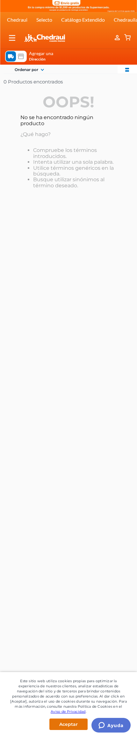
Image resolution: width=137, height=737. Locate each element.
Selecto (44, 20)
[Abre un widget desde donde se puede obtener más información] (111, 726)
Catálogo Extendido (83, 20)
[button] (12, 38)
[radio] (127, 69)
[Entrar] (118, 38)
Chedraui (17, 20)
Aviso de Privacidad (68, 711)
